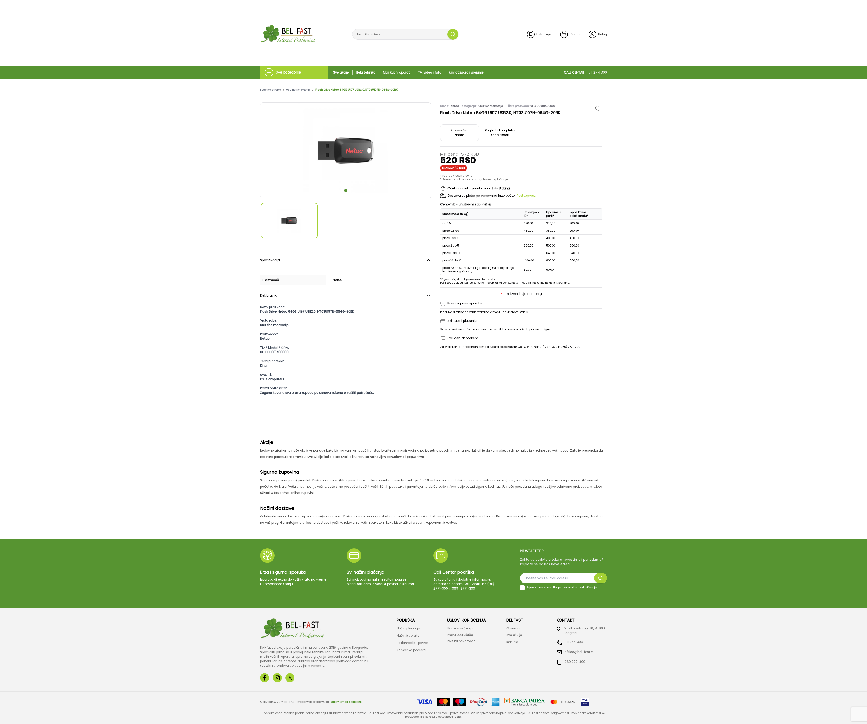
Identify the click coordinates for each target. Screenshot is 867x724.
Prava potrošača (460, 634)
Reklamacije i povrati (413, 643)
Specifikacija (270, 260)
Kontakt (512, 642)
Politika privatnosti (461, 641)
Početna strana (270, 90)
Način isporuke (408, 635)
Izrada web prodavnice (313, 702)
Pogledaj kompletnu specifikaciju (500, 132)
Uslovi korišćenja (460, 628)
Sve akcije (341, 72)
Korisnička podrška (411, 650)
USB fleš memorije (298, 90)
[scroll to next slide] (345, 190)
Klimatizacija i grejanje (466, 72)
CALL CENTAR (585, 72)
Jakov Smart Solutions (346, 702)
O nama (513, 628)
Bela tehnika (365, 72)
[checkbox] (522, 587)
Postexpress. (526, 195)
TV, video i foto (429, 72)
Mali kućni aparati (396, 72)
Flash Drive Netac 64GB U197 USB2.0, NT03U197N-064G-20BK (356, 90)
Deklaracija (268, 295)
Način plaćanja (408, 628)
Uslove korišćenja (585, 587)
